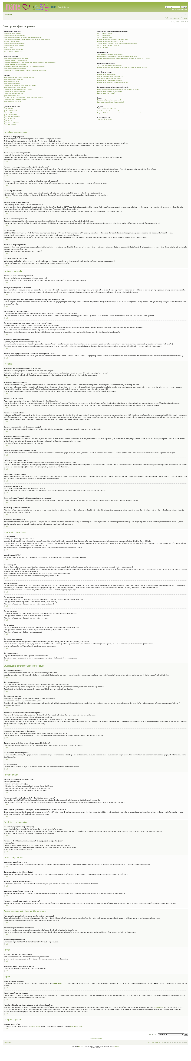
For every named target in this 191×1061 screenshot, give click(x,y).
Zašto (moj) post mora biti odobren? (15, 99)
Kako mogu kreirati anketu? (12, 83)
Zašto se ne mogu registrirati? (13, 49)
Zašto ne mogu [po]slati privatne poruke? (110, 54)
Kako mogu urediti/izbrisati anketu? (15, 87)
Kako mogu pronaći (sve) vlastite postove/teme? (112, 82)
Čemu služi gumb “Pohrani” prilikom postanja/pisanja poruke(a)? (24, 97)
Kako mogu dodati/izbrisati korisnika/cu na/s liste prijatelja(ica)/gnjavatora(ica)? (122, 67)
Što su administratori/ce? (105, 33)
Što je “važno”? (9, 120)
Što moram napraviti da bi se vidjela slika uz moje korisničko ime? (24, 66)
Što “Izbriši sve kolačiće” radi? (13, 51)
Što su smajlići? (9, 112)
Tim (148, 1042)
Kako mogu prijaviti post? (12, 95)
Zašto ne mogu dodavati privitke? (14, 91)
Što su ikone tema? (10, 124)
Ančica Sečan (35, 1026)
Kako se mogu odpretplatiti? (106, 93)
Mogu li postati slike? (10, 114)
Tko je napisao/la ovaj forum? (106, 109)
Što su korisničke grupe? (105, 37)
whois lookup (158, 1007)
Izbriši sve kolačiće (156, 1042)
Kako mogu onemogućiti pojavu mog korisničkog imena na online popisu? (27, 39)
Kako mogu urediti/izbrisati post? (14, 79)
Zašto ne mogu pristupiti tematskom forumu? (18, 89)
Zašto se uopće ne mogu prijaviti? (14, 43)
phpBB (80, 1046)
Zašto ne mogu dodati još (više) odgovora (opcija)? (20, 85)
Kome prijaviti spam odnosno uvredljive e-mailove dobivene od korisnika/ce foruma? (123, 58)
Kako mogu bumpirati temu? (12, 101)
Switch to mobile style (95, 1038)
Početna (9, 14)
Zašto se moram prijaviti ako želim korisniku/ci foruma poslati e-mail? (25, 70)
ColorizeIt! (117, 1046)
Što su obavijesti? (9, 118)
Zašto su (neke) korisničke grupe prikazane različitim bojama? (117, 43)
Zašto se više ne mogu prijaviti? (14, 45)
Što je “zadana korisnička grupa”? (108, 45)
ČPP (168, 18)
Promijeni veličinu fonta (185, 14)
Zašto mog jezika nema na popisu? (15, 64)
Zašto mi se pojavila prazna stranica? (109, 78)
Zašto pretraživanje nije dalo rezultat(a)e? (110, 76)
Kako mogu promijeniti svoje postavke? (16, 58)
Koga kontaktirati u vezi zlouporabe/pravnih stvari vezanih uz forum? (118, 113)
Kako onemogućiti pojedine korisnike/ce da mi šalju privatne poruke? (118, 56)
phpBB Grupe (57, 983)
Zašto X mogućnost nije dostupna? (108, 111)
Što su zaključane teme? (11, 122)
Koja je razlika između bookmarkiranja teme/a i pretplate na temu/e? (118, 89)
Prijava (185, 18)
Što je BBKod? (8, 108)
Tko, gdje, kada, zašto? (104, 120)
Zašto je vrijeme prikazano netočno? (15, 60)
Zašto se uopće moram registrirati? (15, 35)
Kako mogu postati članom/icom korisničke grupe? (113, 39)
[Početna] (30, 6)
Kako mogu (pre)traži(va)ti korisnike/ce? (110, 80)
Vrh (7, 148)
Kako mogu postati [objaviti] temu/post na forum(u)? (20, 77)
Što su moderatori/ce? (104, 35)
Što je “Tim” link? (102, 47)
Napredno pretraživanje (179, 9)
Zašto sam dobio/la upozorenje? (14, 93)
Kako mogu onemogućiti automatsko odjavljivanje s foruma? (22, 37)
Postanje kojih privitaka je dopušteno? (109, 100)
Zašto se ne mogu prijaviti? (12, 33)
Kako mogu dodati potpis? (12, 81)
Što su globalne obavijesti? (12, 116)
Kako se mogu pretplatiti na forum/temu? (110, 91)
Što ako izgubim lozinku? (11, 41)
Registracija (176, 18)
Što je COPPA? (8, 47)
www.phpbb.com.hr (77, 1026)
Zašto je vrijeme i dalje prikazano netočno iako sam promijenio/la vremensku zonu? (30, 62)
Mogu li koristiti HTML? (11, 110)
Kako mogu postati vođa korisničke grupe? (110, 41)
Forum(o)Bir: (153, 1034)
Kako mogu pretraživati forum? (107, 74)
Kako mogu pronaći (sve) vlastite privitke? (110, 102)
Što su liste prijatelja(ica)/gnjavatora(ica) (109, 65)
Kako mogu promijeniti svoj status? (15, 68)
